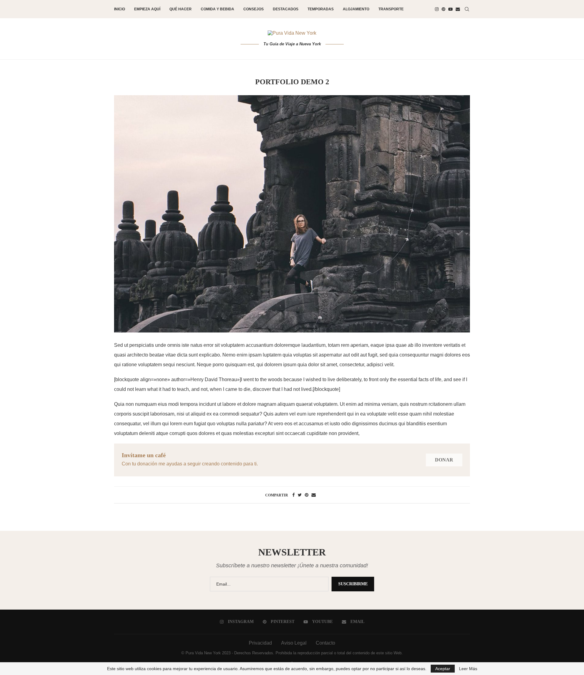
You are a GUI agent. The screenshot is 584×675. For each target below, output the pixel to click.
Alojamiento (356, 9)
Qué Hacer (180, 9)
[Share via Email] (313, 494)
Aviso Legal (294, 642)
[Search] (467, 9)
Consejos (253, 9)
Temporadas (321, 9)
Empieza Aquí (147, 9)
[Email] (458, 9)
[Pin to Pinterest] (306, 494)
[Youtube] (450, 9)
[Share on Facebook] (293, 494)
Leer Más (468, 668)
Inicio (119, 9)
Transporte (391, 9)
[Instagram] (437, 9)
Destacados (285, 9)
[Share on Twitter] (300, 494)
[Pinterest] (443, 9)
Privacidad (260, 642)
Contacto (325, 642)
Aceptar (442, 668)
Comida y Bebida (217, 9)
